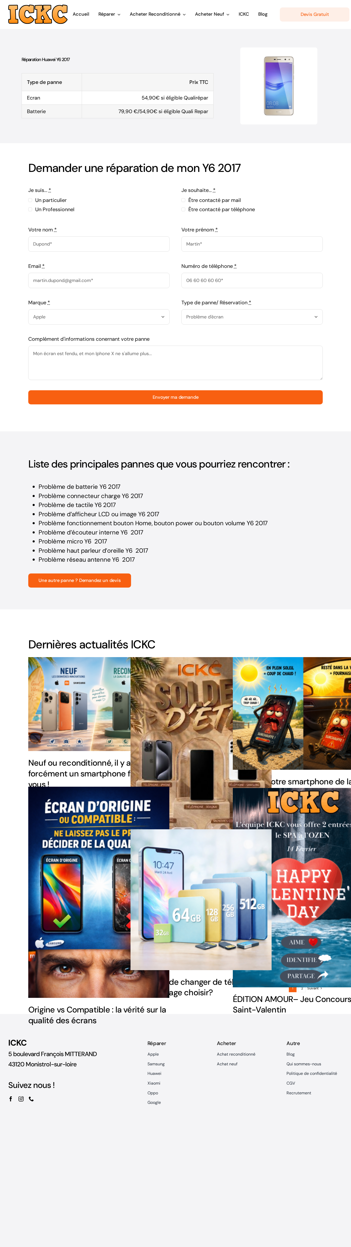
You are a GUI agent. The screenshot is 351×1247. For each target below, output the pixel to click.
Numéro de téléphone (209, 266)
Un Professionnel (54, 209)
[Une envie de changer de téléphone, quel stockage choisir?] (201, 899)
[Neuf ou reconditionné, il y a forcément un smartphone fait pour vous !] (98, 704)
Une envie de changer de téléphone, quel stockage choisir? (197, 987)
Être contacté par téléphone (221, 209)
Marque (39, 302)
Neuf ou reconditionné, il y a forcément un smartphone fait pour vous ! (93, 773)
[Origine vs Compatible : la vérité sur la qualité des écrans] (98, 892)
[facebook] (10, 1099)
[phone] (31, 1099)
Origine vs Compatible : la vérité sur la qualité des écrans (97, 1015)
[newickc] (38, 7)
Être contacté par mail (214, 200)
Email (36, 266)
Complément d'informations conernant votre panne (89, 339)
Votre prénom (199, 229)
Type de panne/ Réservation (216, 302)
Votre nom (42, 229)
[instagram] (21, 1099)
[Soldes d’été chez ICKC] (201, 763)
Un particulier (51, 200)
